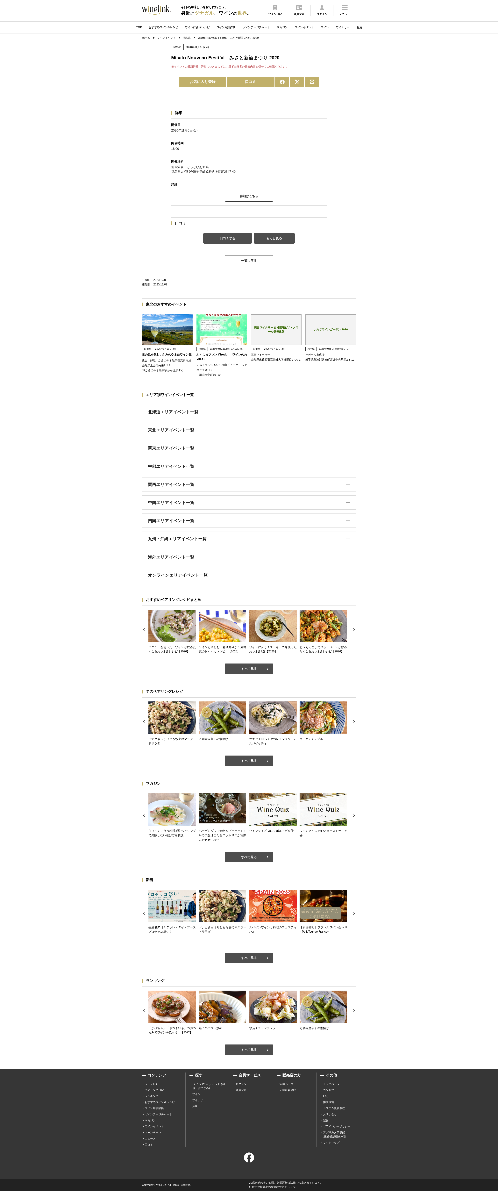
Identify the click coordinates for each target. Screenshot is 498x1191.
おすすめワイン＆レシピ (160, 1102)
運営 (326, 1120)
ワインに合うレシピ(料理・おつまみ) (209, 1086)
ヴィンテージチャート (256, 27)
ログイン (241, 1084)
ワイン (325, 27)
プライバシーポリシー (336, 1126)
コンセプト (330, 1090)
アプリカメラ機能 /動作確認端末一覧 (334, 1134)
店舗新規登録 (288, 1090)
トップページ (331, 1084)
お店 (359, 27)
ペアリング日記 (154, 1090)
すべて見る (249, 668)
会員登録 (241, 1090)
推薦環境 (328, 1102)
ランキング (151, 1096)
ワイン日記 (151, 1084)
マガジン (282, 27)
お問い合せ (330, 1114)
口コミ (250, 82)
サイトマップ (331, 1142)
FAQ (326, 1096)
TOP (139, 27)
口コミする (227, 238)
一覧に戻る (249, 260)
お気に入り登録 (203, 82)
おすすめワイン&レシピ (163, 27)
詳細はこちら (249, 196)
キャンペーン (153, 1132)
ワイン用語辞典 (226, 27)
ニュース (150, 1138)
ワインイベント (304, 27)
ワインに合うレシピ (197, 27)
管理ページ (286, 1084)
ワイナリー (343, 27)
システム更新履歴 (334, 1108)
